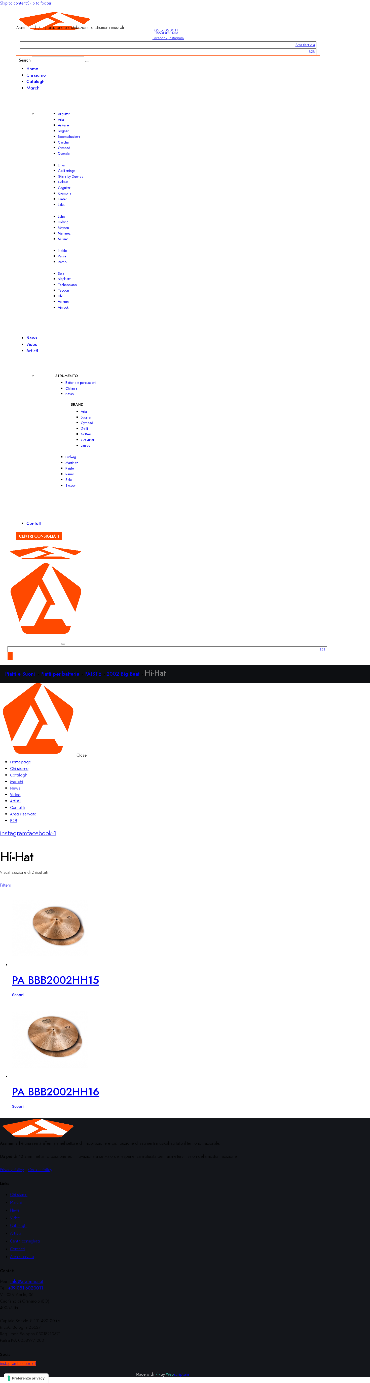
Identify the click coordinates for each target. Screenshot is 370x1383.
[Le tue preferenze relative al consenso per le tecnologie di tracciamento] (26, 1378)
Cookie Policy (40, 1169)
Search (25, 60)
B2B (312, 51)
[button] (5, 885)
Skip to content (13, 3)
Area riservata (305, 44)
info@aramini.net (166, 32)
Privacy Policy (12, 1169)
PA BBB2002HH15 (55, 980)
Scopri (18, 994)
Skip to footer (39, 3)
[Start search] (87, 61)
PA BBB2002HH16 (55, 1091)
